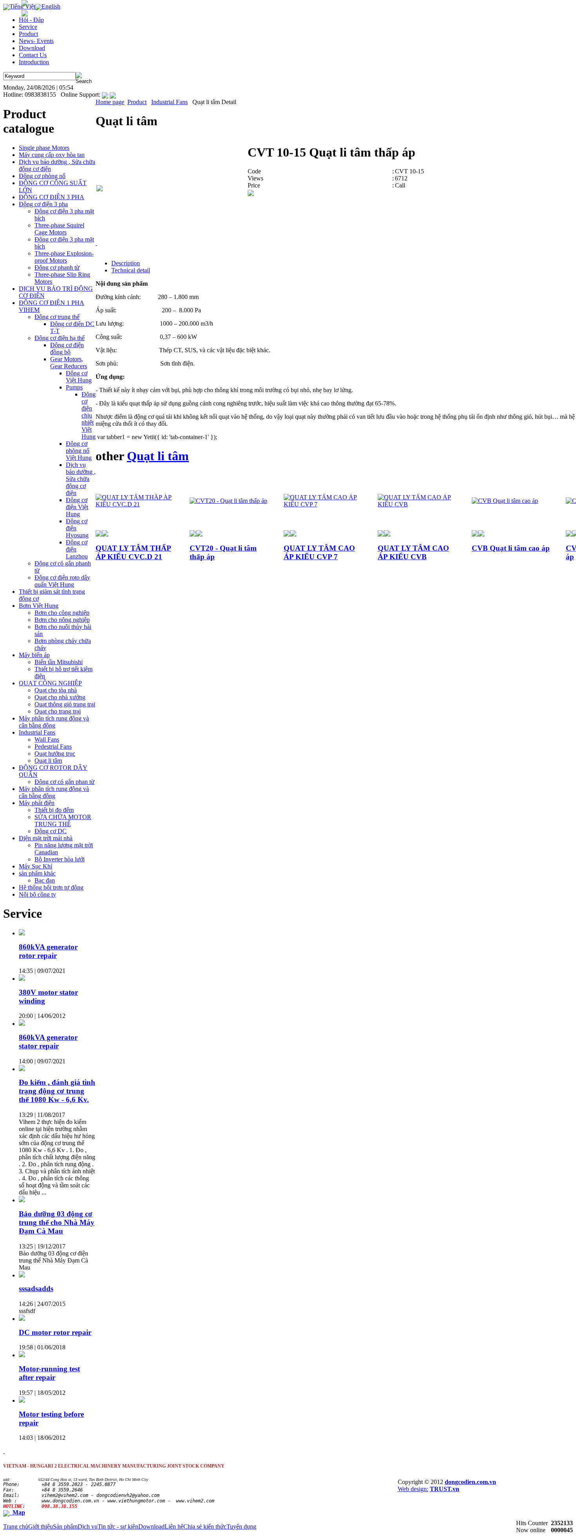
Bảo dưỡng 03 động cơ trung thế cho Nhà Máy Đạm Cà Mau (56, 1222)
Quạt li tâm (158, 456)
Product (137, 102)
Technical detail (130, 270)
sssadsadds (36, 1288)
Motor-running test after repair (49, 1373)
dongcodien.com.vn (470, 1482)
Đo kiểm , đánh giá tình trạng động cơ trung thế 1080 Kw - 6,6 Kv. (57, 1091)
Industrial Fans (169, 102)
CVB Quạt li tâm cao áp (511, 548)
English (51, 6)
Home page (110, 102)
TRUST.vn (444, 1489)
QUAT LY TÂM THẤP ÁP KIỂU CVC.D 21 (133, 552)
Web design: (413, 1489)
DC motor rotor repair (55, 1332)
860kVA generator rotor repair (48, 951)
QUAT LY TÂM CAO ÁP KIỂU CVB (413, 552)
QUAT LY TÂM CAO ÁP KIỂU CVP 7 (319, 552)
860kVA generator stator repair (48, 1041)
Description (125, 263)
